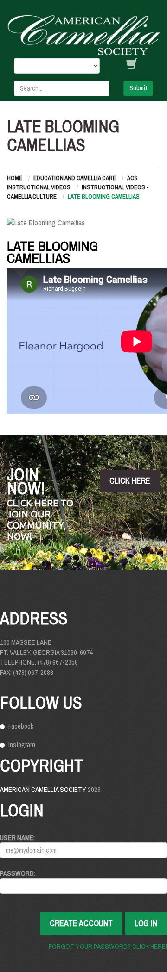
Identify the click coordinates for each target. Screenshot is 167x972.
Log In (146, 923)
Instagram (21, 744)
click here (129, 480)
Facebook (20, 726)
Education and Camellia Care (74, 178)
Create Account (81, 923)
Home (14, 178)
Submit (138, 88)
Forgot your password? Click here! (108, 946)
